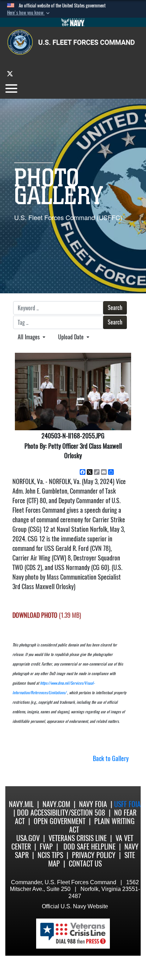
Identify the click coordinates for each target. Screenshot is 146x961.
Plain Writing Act (102, 825)
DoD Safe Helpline (89, 846)
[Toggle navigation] (11, 88)
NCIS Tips (50, 855)
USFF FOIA (127, 804)
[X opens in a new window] (10, 73)
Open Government (59, 821)
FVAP (46, 846)
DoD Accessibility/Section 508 (61, 812)
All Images (29, 337)
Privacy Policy (94, 855)
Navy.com (56, 804)
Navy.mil (21, 804)
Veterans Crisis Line (78, 838)
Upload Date (71, 337)
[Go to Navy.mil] (73, 22)
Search (115, 307)
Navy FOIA (93, 804)
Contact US (85, 863)
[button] (29, 12)
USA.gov (28, 838)
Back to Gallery (111, 758)
